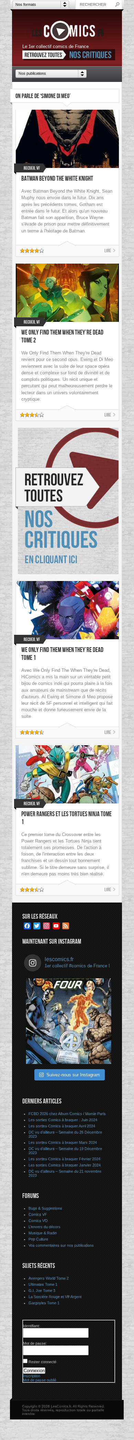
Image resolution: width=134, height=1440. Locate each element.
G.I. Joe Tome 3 (42, 1290)
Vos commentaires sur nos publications (61, 1245)
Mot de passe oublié (39, 1380)
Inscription (31, 1376)
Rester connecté (42, 1362)
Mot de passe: (35, 1343)
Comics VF (38, 1214)
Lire (107, 251)
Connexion (34, 1370)
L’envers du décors (44, 1227)
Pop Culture (38, 1239)
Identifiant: (31, 1326)
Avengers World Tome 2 (49, 1278)
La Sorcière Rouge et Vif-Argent (55, 1297)
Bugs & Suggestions (45, 1208)
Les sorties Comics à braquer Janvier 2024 (65, 1165)
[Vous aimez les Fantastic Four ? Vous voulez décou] (69, 1021)
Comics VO (38, 1221)
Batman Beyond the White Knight (57, 179)
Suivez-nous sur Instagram (73, 1074)
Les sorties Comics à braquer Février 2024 (64, 1159)
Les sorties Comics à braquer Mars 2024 (63, 1142)
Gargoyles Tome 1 (44, 1303)
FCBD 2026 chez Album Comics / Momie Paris (67, 1114)
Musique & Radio (43, 1233)
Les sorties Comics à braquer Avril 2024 (62, 1126)
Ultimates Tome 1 (43, 1284)
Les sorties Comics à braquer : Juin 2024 (63, 1120)
